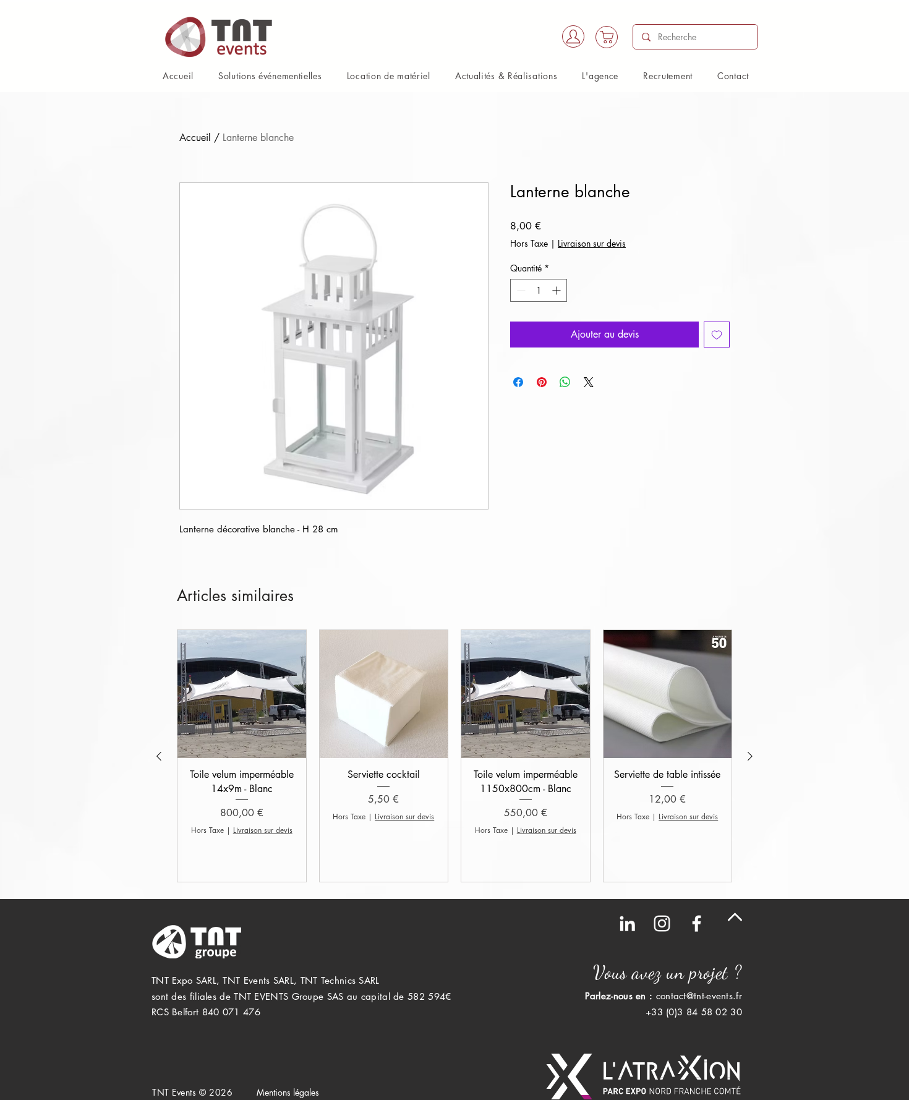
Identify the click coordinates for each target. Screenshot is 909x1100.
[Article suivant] (750, 756)
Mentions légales (288, 1092)
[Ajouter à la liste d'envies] (717, 334)
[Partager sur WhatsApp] (565, 382)
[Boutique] (606, 37)
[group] (455, 756)
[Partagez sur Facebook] (518, 382)
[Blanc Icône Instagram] (662, 923)
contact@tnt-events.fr (699, 996)
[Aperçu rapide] (241, 694)
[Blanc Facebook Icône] (696, 923)
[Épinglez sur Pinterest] (541, 382)
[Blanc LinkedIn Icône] (627, 923)
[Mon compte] (573, 36)
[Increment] (557, 290)
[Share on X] (588, 382)
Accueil (195, 137)
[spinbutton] (538, 290)
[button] (270, 75)
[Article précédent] (159, 756)
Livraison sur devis (592, 243)
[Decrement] (519, 290)
